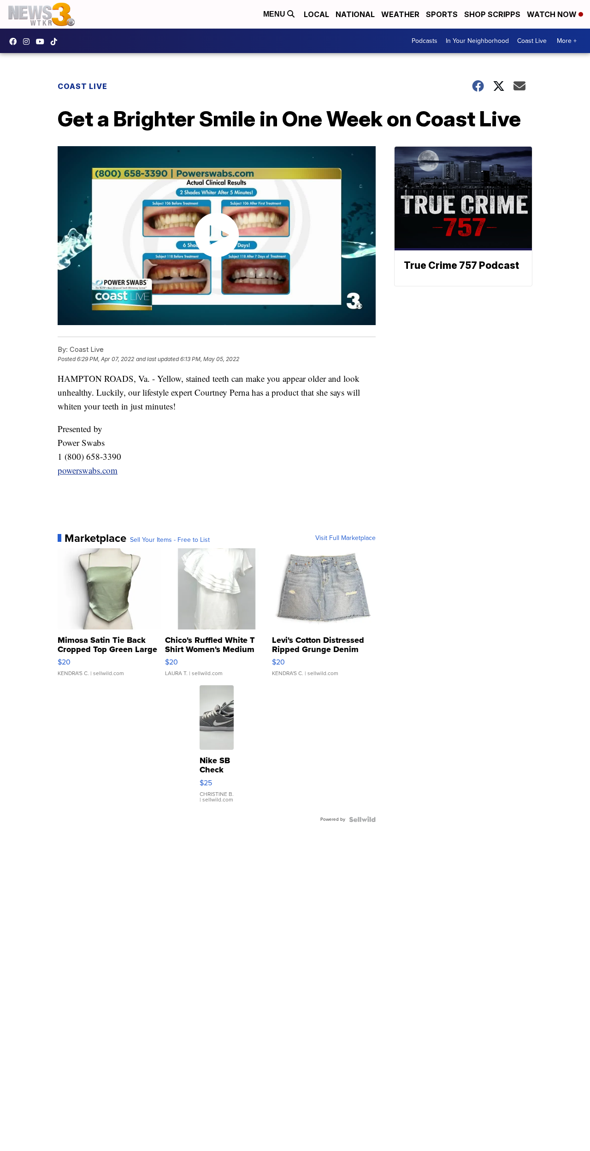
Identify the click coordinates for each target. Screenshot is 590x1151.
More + (567, 41)
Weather (400, 14)
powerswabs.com (88, 470)
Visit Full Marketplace (345, 538)
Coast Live (532, 41)
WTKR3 (15, 41)
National (355, 14)
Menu (275, 14)
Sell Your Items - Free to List (170, 540)
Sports (442, 14)
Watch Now (552, 14)
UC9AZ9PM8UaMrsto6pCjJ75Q (42, 41)
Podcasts (424, 41)
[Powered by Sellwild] (362, 819)
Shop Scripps (492, 14)
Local (316, 14)
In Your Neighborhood (477, 41)
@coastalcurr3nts (56, 41)
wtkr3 (28, 41)
